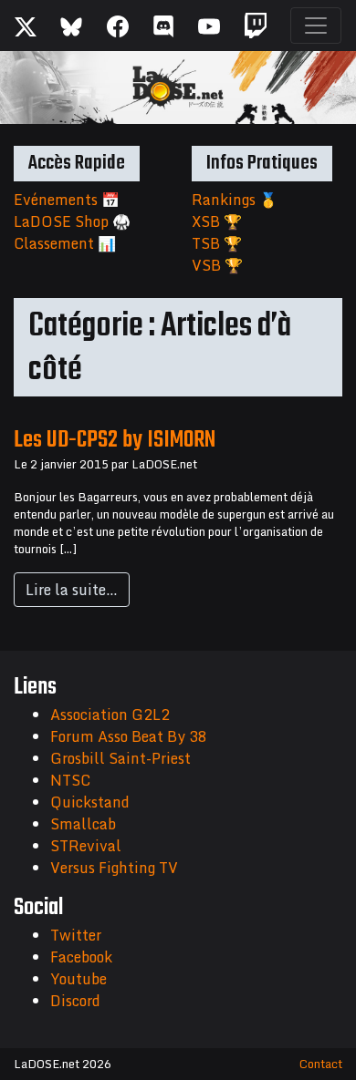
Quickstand (90, 802)
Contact (320, 1063)
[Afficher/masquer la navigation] (315, 25)
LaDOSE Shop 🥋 (72, 221)
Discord (75, 1001)
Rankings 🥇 (234, 199)
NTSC (70, 780)
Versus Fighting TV (114, 867)
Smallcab (83, 824)
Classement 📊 (65, 243)
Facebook (81, 957)
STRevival (85, 846)
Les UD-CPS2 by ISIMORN (114, 440)
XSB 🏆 (217, 221)
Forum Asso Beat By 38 (128, 736)
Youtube (78, 979)
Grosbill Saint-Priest (120, 758)
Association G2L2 (110, 714)
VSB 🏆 (217, 265)
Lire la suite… (72, 590)
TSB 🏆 (217, 243)
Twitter (75, 935)
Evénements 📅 (67, 199)
